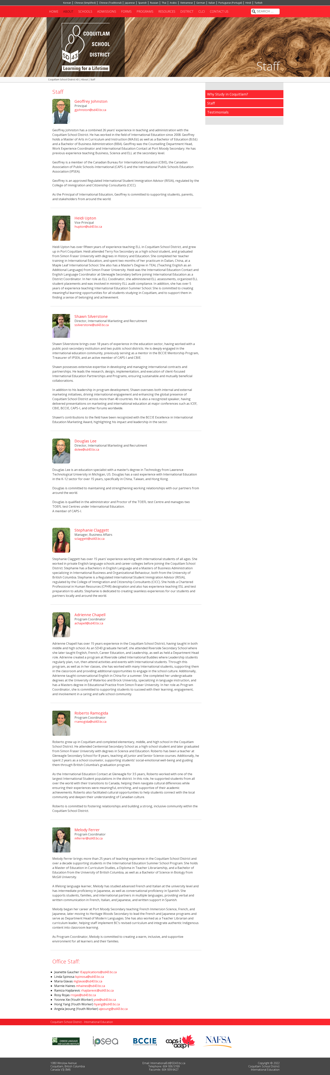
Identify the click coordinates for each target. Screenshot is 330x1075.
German (200, 2)
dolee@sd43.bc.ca (86, 449)
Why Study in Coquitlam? (227, 94)
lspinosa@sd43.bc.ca (89, 977)
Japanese (130, 2)
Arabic (173, 2)
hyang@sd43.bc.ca (107, 1004)
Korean (67, 2)
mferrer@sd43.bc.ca (88, 838)
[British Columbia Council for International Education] (145, 1041)
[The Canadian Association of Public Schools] (180, 1041)
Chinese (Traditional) (110, 2)
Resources (166, 11)
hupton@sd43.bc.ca (88, 226)
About (68, 11)
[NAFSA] (218, 1041)
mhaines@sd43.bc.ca (90, 986)
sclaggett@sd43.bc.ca (89, 539)
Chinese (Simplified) (85, 2)
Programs (145, 11)
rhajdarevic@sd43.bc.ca (97, 990)
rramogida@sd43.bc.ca (90, 721)
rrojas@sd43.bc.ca (83, 995)
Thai (164, 2)
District (186, 11)
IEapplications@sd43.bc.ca (98, 972)
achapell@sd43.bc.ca (88, 623)
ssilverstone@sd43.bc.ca (91, 325)
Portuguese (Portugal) (230, 2)
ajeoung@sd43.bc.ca (113, 1009)
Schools (85, 11)
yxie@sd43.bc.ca (105, 1000)
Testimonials (218, 112)
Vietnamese (186, 2)
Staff (211, 103)
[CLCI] (66, 1041)
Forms (126, 11)
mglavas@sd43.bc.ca (88, 981)
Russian (154, 2)
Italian (212, 2)
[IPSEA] (105, 1041)
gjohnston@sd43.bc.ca (90, 110)
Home (53, 11)
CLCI (201, 11)
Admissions (106, 11)
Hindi (248, 2)
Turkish (258, 2)
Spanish (142, 2)
